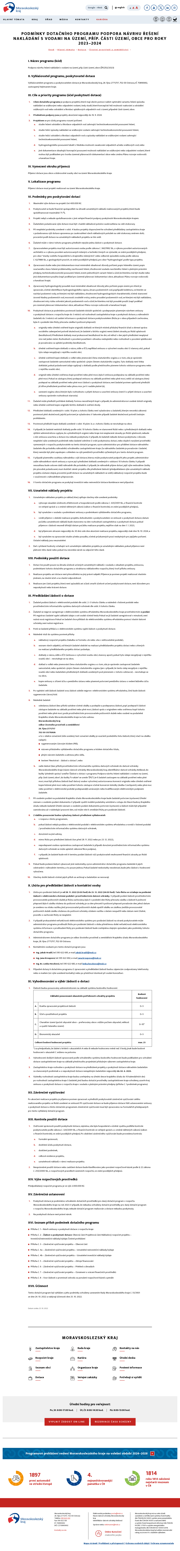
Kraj (35, 19)
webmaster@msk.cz (112, 1524)
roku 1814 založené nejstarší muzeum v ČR (158, 1479)
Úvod (51, 49)
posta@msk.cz (117, 1513)
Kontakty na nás (60, 1530)
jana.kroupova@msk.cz (89, 958)
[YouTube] (154, 8)
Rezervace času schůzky (113, 1422)
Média (64, 19)
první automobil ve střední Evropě (40, 1479)
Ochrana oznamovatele (162, 1543)
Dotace (82, 49)
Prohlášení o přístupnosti (111, 1543)
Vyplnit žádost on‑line (67, 1422)
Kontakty (82, 19)
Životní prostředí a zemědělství (109, 49)
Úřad (48, 19)
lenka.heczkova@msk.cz (94, 964)
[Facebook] (147, 8)
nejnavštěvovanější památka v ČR (99, 1479)
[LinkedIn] (168, 8)
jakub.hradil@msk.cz (86, 952)
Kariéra (102, 19)
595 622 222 (65, 1518)
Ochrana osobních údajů (137, 1543)
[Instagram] (174, 8)
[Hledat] (106, 8)
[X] (161, 8)
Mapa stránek (90, 1543)
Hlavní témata (14, 19)
